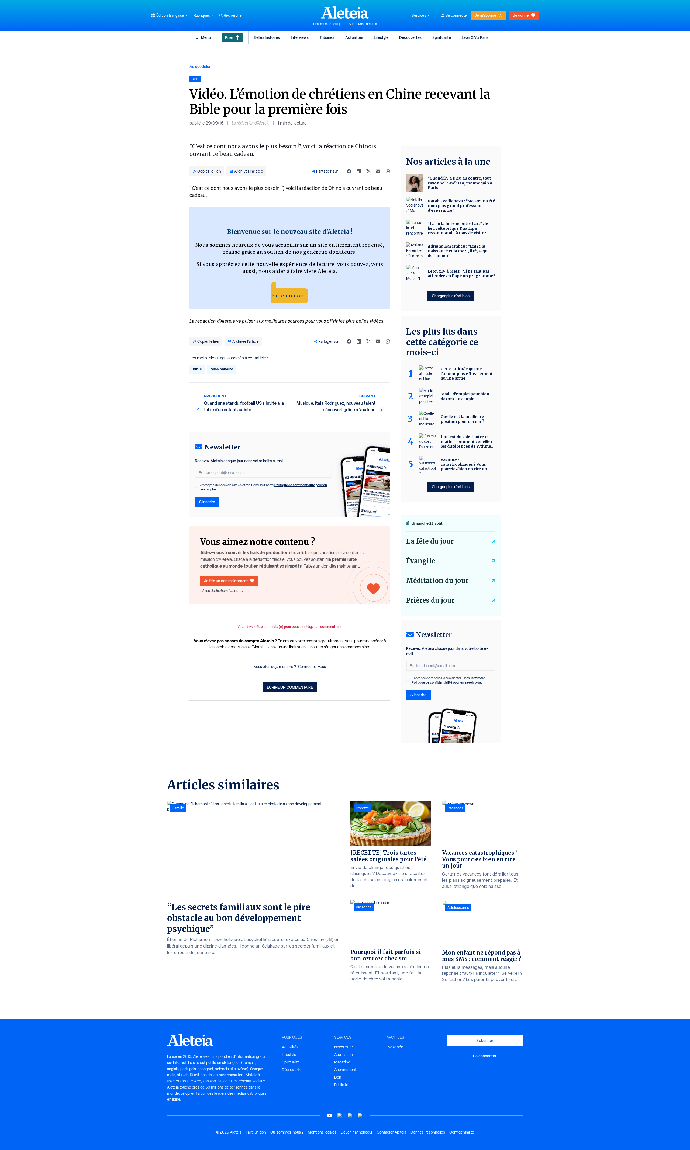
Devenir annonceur (356, 1132)
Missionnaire (222, 369)
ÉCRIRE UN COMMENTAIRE (290, 687)
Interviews (300, 37)
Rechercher (233, 15)
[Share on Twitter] (368, 171)
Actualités (354, 37)
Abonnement (345, 1069)
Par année (395, 1047)
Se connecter (457, 15)
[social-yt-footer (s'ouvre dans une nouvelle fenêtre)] (329, 1115)
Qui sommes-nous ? (286, 1132)
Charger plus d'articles (451, 295)
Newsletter (343, 1047)
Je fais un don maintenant (226, 580)
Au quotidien (200, 66)
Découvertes (410, 37)
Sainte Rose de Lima (363, 24)
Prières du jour (430, 600)
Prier (229, 37)
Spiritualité (441, 37)
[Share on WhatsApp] (388, 171)
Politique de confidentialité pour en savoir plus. (447, 682)
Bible (197, 369)
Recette (362, 808)
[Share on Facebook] (349, 171)
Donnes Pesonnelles (427, 1132)
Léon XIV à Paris (475, 37)
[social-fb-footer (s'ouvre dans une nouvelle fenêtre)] (339, 1115)
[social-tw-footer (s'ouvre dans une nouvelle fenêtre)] (350, 1115)
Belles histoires (267, 37)
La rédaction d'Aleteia (251, 123)
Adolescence (458, 907)
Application (343, 1054)
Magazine (342, 1062)
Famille (178, 808)
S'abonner (484, 1040)
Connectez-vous (312, 666)
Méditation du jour (437, 580)
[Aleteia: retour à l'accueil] (345, 12)
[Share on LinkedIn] (359, 171)
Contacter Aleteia (391, 1132)
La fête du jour (430, 541)
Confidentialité (461, 1132)
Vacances (364, 907)
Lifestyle (381, 37)
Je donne (521, 15)
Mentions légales (322, 1132)
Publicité (341, 1084)
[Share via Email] (378, 171)
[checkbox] (196, 485)
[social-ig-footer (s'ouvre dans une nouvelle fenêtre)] (360, 1115)
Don (337, 1077)
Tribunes (327, 37)
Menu (206, 37)
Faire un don (287, 296)
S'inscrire (207, 501)
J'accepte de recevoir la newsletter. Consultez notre (263, 487)
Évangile (420, 561)
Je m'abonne (485, 15)
